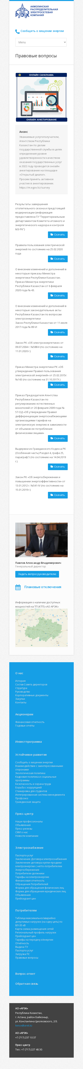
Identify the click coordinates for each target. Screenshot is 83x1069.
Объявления (23, 825)
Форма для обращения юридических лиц (40, 891)
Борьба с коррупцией (28, 787)
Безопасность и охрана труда (33, 784)
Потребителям (26, 910)
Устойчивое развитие (31, 754)
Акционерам (24, 714)
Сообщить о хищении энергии (42, 31)
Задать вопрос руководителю (37, 574)
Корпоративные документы (31, 695)
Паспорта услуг (24, 855)
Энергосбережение (27, 869)
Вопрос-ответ (25, 974)
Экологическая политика (30, 773)
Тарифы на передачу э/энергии (34, 939)
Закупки (20, 699)
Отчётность (22, 943)
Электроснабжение (29, 848)
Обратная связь (26, 984)
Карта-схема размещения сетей (34, 929)
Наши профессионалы (29, 821)
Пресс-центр (24, 814)
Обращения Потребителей (31, 884)
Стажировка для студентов (31, 791)
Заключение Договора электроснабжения (41, 859)
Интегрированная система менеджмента (40, 794)
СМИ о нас (21, 832)
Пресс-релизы (23, 828)
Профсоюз (21, 798)
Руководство (22, 691)
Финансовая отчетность (30, 722)
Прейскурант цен (25, 898)
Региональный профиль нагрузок (35, 932)
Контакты (20, 702)
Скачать (59, 234)
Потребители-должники (29, 873)
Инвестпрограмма (28, 741)
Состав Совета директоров (31, 684)
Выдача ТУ (21, 947)
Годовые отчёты (24, 725)
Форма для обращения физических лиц (39, 887)
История (20, 681)
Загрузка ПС (22, 954)
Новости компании (26, 836)
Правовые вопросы (26, 957)
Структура (21, 688)
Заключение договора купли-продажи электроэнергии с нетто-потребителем (38, 864)
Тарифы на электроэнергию (32, 877)
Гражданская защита (27, 802)
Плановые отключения (42, 587)
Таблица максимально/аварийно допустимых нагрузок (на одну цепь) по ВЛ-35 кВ (38, 921)
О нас (19, 673)
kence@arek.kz (23, 1025)
